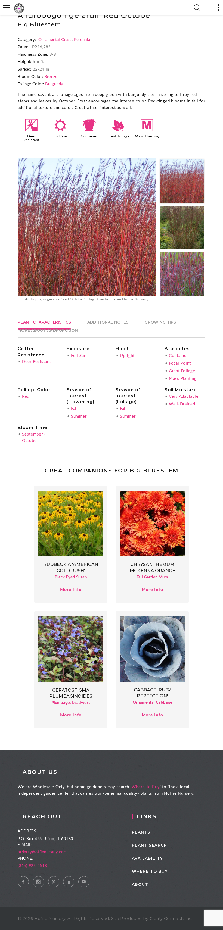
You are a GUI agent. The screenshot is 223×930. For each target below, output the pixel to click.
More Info (71, 589)
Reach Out (42, 816)
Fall (74, 409)
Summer (79, 416)
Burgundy (54, 84)
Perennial (82, 40)
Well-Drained (182, 404)
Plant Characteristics (44, 322)
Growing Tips (160, 322)
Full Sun (60, 136)
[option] (87, 230)
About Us (40, 772)
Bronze (51, 77)
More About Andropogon (48, 330)
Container (89, 136)
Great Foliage (118, 136)
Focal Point (180, 363)
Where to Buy (150, 871)
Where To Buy (146, 787)
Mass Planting (147, 136)
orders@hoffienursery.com (42, 852)
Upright (127, 356)
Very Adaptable (184, 396)
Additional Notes (107, 322)
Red (25, 396)
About (140, 884)
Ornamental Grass (55, 40)
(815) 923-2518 (32, 866)
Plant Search (149, 845)
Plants (141, 832)
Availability (147, 858)
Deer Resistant (36, 362)
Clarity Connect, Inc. (171, 918)
